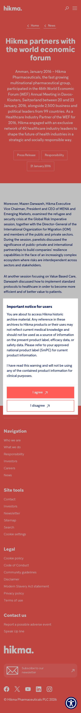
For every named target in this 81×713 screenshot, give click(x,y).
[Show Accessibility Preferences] (71, 703)
